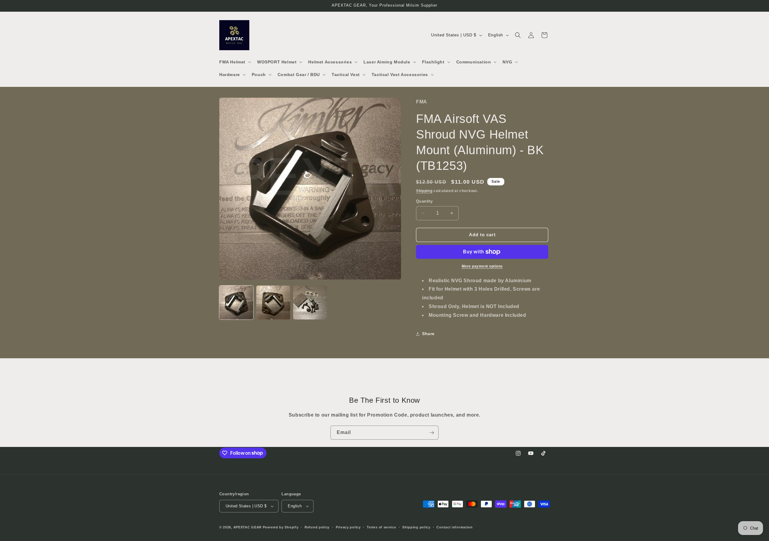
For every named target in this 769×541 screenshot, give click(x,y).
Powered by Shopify (281, 527)
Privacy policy (348, 527)
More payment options (482, 266)
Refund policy (317, 527)
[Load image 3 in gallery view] (310, 302)
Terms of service (381, 527)
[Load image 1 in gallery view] (236, 302)
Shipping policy (416, 527)
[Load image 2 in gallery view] (273, 302)
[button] (235, 62)
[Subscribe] (431, 433)
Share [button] (428, 333)
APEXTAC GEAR (247, 527)
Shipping (424, 191)
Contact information (454, 527)
